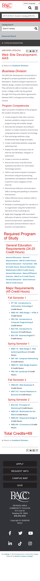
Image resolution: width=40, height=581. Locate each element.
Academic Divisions (20, 65)
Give (20, 485)
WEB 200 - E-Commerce (20, 424)
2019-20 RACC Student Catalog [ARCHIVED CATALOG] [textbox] (20, 16)
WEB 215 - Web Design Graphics (24, 365)
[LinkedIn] (10, 543)
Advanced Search (9, 36)
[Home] (13, 6)
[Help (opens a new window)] (36, 51)
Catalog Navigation (13, 43)
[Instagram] (30, 543)
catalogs (6, 554)
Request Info (20, 471)
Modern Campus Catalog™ (24, 556)
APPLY (20, 464)
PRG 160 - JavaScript (19, 371)
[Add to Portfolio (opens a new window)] (30, 51)
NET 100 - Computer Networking (24, 358)
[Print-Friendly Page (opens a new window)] (33, 51)
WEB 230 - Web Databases (22, 385)
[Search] (36, 28)
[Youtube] (30, 533)
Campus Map (20, 478)
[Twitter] (20, 533)
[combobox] (20, 16)
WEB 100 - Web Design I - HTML (24, 312)
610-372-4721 (20, 516)
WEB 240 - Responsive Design (23, 418)
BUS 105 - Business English (22, 335)
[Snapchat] (20, 542)
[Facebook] (10, 533)
